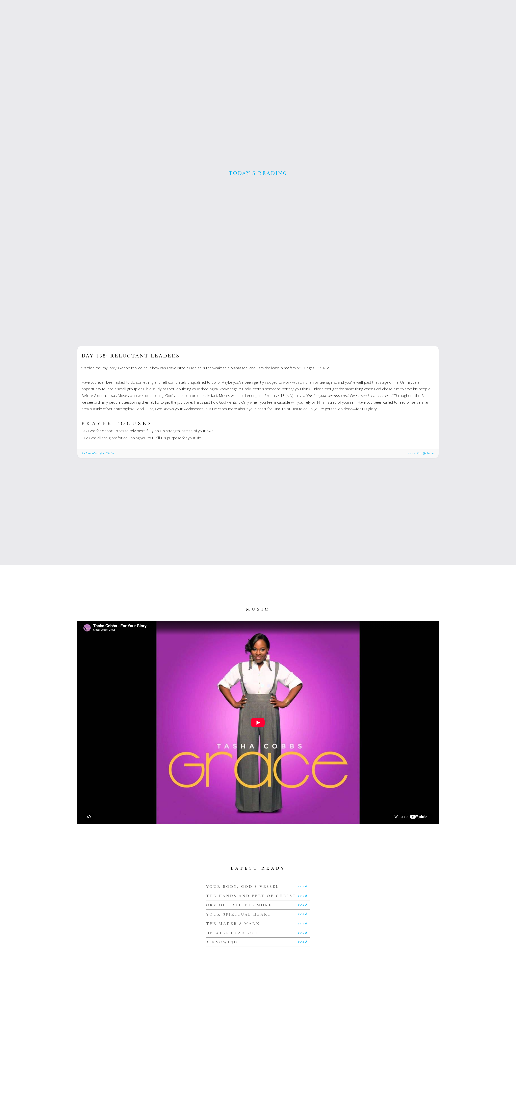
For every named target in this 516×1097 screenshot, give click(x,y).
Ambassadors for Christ (97, 453)
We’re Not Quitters (421, 453)
